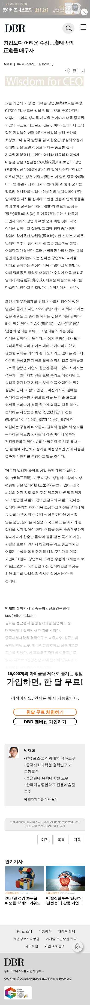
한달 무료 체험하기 (45, 712)
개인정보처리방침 (26, 939)
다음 (77, 840)
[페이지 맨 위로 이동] (78, 947)
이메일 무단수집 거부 (61, 939)
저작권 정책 (66, 931)
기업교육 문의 (55, 946)
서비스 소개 (23, 931)
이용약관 (45, 931)
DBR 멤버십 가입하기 (45, 721)
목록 (61, 840)
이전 (45, 840)
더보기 (67, 70)
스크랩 (83, 70)
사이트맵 (31, 946)
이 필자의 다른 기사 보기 (41, 799)
